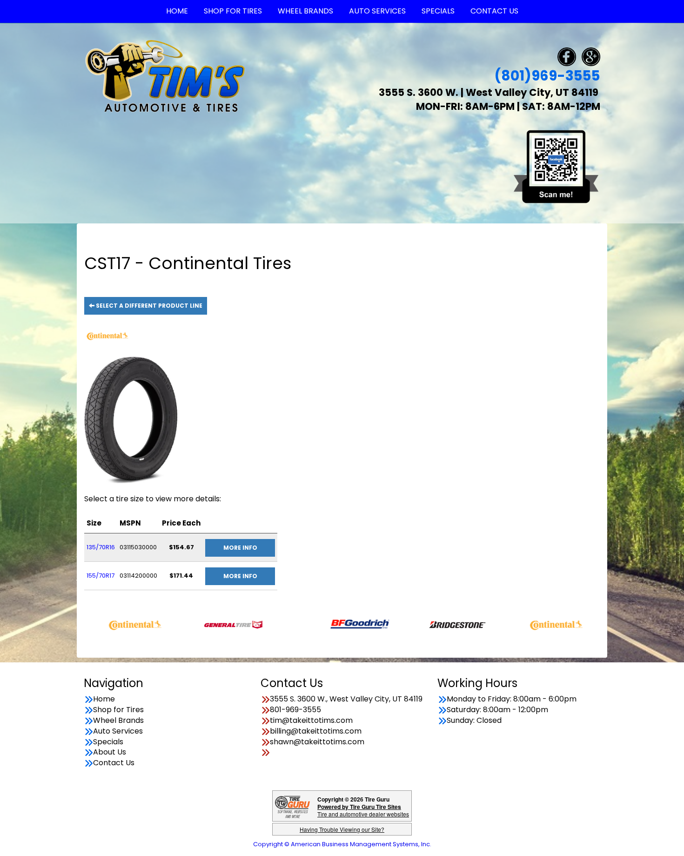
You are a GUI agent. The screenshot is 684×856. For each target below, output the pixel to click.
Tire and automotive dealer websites (363, 810)
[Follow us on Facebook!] (566, 56)
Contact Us (113, 763)
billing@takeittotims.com (316, 731)
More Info (240, 548)
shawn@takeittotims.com (317, 742)
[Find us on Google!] (591, 56)
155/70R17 (100, 575)
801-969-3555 (295, 710)
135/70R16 (101, 547)
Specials (108, 742)
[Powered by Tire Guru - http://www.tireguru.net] (292, 806)
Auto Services (118, 731)
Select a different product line (148, 306)
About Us (109, 752)
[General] (204, 624)
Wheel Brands (118, 720)
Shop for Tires (118, 710)
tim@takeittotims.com (311, 720)
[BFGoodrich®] (331, 624)
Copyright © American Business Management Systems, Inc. (342, 844)
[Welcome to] (165, 75)
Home (104, 699)
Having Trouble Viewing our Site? (342, 829)
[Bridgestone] (429, 624)
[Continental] (106, 624)
